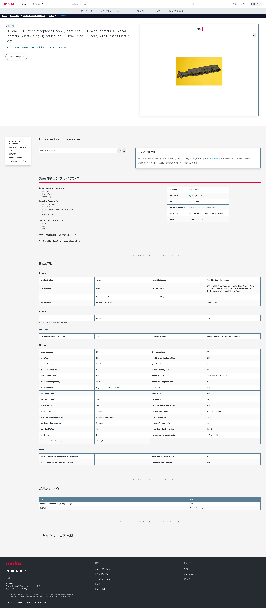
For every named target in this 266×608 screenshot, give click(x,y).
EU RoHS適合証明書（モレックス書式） (56, 234)
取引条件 (187, 579)
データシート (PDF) (47, 150)
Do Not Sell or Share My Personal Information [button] (32, 602)
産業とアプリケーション (110, 11)
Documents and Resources (15, 142)
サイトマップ (10, 602)
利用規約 (187, 569)
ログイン (243, 4)
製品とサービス (87, 11)
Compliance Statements (50, 188)
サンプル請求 (100, 589)
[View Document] (119, 150)
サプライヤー (100, 584)
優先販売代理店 (212, 159)
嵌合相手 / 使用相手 (16, 157)
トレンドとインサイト (136, 11)
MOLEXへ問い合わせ (103, 569)
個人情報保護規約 (190, 574)
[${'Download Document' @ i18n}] (124, 150)
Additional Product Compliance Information (59, 241)
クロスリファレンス (102, 579)
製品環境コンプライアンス (17, 148)
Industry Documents (48, 201)
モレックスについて (175, 11)
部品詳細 (12, 154)
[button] (254, 35)
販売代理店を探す (101, 574)
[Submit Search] (193, 4)
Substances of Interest (49, 220)
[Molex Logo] (25, 4)
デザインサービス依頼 (17, 161)
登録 (235, 4)
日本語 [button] (255, 4)
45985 (192, 503)
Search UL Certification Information (53, 322)
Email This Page (15, 57)
